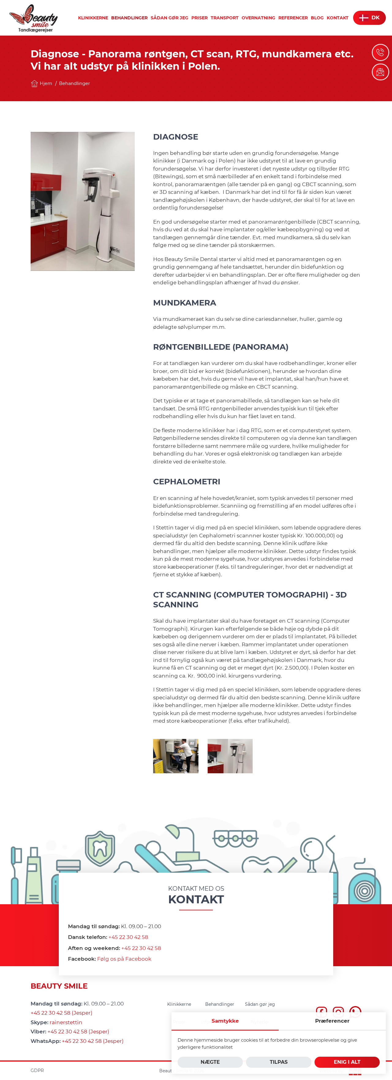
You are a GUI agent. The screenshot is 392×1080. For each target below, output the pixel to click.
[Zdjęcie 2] (230, 756)
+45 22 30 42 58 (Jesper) (61, 1013)
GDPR (37, 1070)
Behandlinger (74, 83)
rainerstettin (66, 1022)
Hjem (46, 83)
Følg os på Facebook (124, 959)
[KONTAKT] (380, 72)
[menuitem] (93, 18)
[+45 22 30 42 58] (380, 52)
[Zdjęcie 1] (175, 756)
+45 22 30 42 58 (128, 937)
